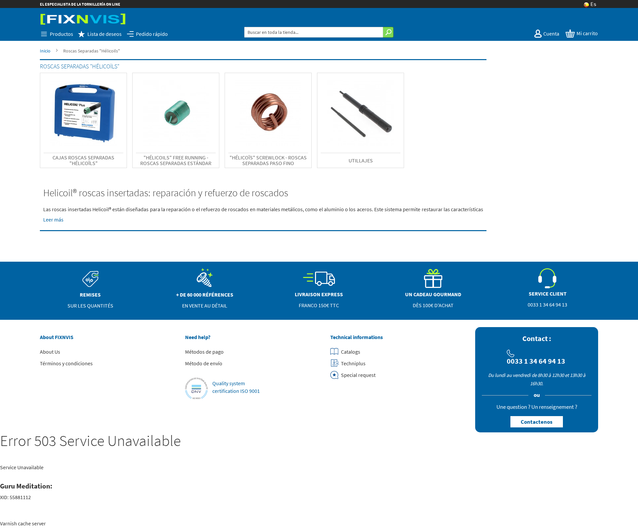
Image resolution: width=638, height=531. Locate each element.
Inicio (45, 51)
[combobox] (313, 32)
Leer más (53, 219)
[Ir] (388, 32)
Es (593, 4)
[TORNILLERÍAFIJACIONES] (83, 19)
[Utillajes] (360, 113)
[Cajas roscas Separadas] (83, 113)
